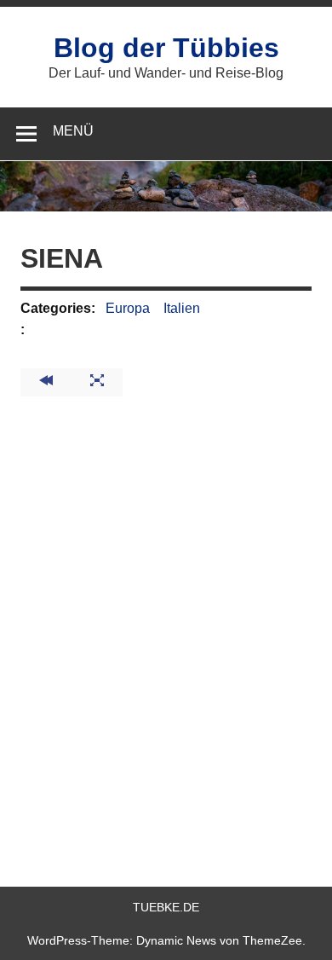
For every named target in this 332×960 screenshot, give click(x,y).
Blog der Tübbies (166, 47)
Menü (73, 131)
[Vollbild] (97, 382)
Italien (181, 308)
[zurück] (46, 382)
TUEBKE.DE (166, 907)
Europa (128, 308)
